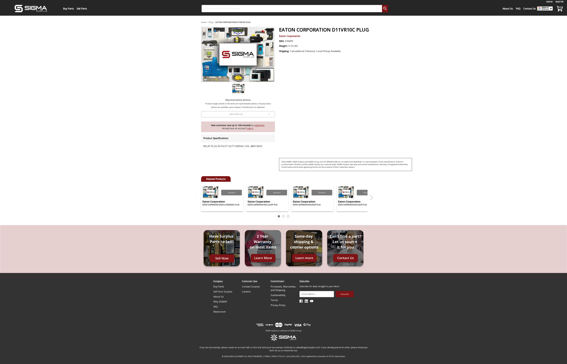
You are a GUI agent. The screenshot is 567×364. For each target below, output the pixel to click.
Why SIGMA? (220, 301)
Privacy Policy (278, 305)
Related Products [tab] (216, 179)
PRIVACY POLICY (278, 356)
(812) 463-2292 (293, 356)
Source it (231, 192)
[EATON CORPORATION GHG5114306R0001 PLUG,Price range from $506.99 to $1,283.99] (210, 192)
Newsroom (219, 311)
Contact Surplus (251, 286)
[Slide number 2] (283, 216)
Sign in (549, 1)
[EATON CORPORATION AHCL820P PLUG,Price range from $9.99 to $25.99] (346, 192)
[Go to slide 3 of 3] (196, 197)
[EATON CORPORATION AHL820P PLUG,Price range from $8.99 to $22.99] (301, 192)
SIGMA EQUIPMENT (236, 356)
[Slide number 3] (288, 216)
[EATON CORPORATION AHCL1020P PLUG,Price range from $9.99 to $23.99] (256, 192)
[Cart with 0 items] (559, 9)
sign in (250, 128)
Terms (274, 300)
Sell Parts (82, 8)
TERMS (267, 356)
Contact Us (529, 8)
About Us (508, 8)
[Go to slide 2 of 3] (371, 197)
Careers (246, 291)
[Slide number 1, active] (279, 216)
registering (259, 125)
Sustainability (278, 295)
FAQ (518, 8)
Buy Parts (68, 8)
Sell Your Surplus (222, 291)
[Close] (374, 25)
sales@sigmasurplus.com (308, 347)
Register (559, 1)
